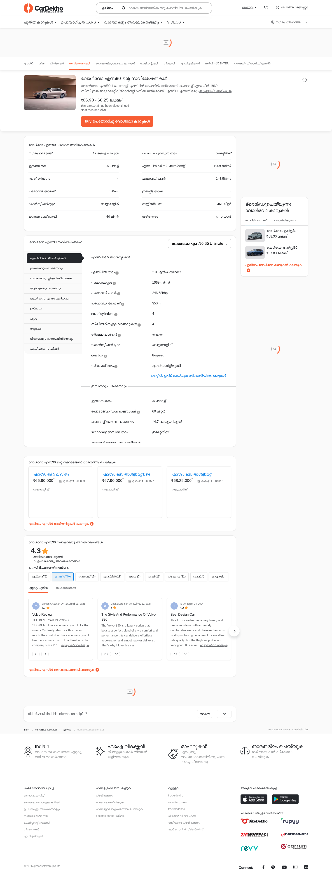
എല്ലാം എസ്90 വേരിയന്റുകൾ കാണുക (58, 523)
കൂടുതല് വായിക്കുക (215, 90)
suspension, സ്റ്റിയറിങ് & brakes (51, 278)
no (224, 714)
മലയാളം (247, 7)
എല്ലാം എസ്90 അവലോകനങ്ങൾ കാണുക (61, 669)
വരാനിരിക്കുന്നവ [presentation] (285, 220)
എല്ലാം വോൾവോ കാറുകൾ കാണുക (273, 265)
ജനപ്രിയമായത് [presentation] (255, 220)
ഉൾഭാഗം (36, 308)
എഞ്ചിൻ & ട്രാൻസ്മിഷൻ (48, 258)
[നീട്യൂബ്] (284, 867)
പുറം (33, 318)
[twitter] (273, 867)
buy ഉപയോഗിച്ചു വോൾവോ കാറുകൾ (117, 121)
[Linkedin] (306, 867)
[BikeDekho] (254, 821)
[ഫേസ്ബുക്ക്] (263, 867)
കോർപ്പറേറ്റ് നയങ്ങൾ (37, 822)
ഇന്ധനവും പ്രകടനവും (46, 268)
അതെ (205, 714)
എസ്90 (28, 63)
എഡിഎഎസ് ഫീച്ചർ (44, 348)
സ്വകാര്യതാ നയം (36, 815)
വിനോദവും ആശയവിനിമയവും (51, 338)
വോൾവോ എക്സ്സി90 (282, 247)
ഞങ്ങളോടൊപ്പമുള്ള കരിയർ (42, 802)
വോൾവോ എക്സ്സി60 (282, 231)
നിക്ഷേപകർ (31, 829)
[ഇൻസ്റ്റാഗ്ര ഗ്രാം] (295, 867)
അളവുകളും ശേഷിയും (45, 288)
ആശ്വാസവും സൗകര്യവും (49, 298)
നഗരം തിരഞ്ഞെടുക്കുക (290, 22)
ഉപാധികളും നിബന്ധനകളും (42, 809)
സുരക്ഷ (35, 328)
